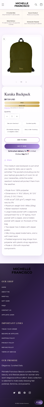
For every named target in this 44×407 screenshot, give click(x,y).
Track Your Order (9, 329)
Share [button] (9, 160)
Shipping (7, 108)
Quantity (7, 111)
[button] (2, 4)
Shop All (5, 296)
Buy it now (22, 146)
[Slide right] (26, 82)
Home (4, 287)
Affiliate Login (8, 315)
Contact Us (6, 310)
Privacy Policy (8, 343)
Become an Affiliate (10, 333)
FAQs (4, 305)
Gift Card (6, 301)
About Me (6, 292)
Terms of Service (9, 352)
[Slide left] (16, 82)
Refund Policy (8, 347)
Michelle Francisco (24, 403)
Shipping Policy (8, 338)
